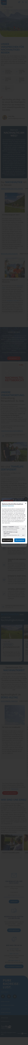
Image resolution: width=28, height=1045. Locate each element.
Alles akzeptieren (19, 540)
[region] (14, 531)
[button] (21, 529)
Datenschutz (11, 505)
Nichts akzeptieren (7, 540)
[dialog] (14, 522)
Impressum (4, 505)
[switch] (22, 529)
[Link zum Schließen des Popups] (25, 503)
